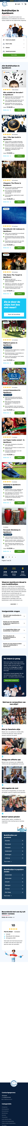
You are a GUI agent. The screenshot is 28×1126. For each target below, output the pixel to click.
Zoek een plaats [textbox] (10, 40)
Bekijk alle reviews (7, 917)
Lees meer (13, 604)
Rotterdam (8, 878)
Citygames (4, 1107)
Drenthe (7, 840)
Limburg (7, 858)
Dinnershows (5, 1111)
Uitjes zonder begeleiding (8, 1123)
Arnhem (7, 888)
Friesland (7, 847)
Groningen (8, 854)
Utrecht (7, 881)
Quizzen (4, 1115)
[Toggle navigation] (25, 4)
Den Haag (8, 892)
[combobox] (14, 40)
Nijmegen (7, 885)
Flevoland (8, 844)
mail (20, 667)
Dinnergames (5, 1109)
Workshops (5, 1113)
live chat (14, 667)
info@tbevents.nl (7, 1099)
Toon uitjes (14, 55)
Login (18, 4)
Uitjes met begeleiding (8, 1121)
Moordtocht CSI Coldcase (13, 936)
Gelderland (8, 851)
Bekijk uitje (6, 110)
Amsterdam (8, 875)
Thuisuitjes (4, 1117)
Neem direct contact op (11, 680)
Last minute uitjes (6, 1119)
